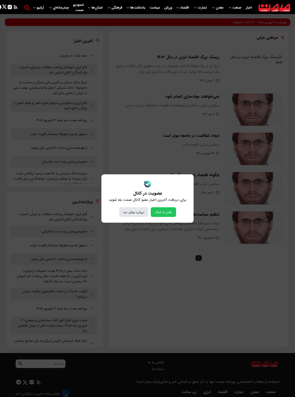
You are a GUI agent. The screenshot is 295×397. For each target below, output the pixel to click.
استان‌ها (97, 7)
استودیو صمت (78, 7)
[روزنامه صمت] (274, 8)
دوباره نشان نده (133, 212)
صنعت (237, 7)
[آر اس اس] (15, 8)
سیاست (155, 7)
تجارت (203, 7)
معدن (220, 7)
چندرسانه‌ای (61, 7)
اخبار (249, 7)
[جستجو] (27, 8)
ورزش (168, 7)
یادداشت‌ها (138, 7)
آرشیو (41, 7)
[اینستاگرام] (10, 8)
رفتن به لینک (163, 212)
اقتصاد (185, 7)
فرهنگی (116, 7)
